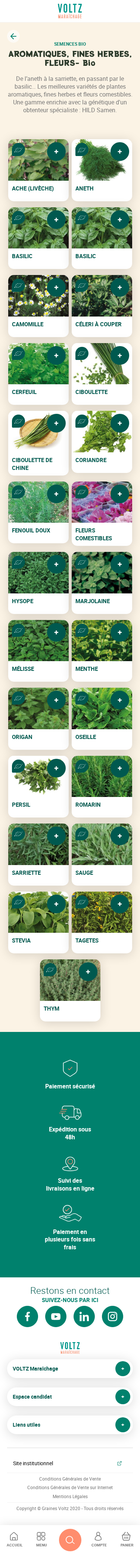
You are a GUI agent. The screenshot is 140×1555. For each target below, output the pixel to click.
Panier (127, 1545)
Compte (99, 1545)
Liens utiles (26, 1424)
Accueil (14, 1545)
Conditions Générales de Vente (70, 1479)
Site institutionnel (33, 1463)
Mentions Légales (70, 1496)
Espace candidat (32, 1396)
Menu (41, 1545)
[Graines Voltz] (70, 1350)
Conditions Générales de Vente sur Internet (70, 1487)
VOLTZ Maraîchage (35, 1368)
